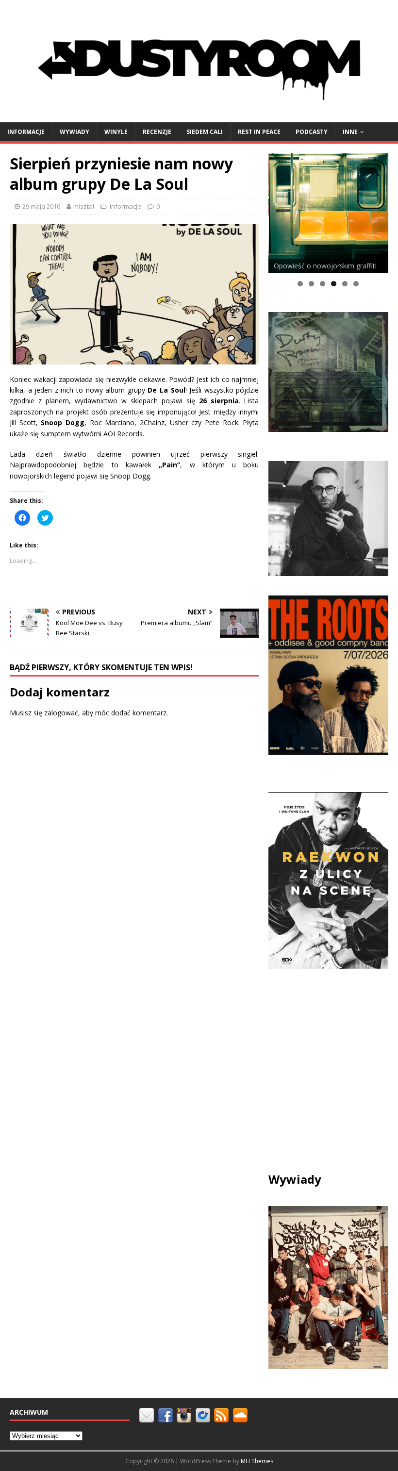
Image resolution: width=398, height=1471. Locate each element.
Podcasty (312, 132)
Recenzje (157, 132)
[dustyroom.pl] (199, 116)
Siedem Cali (204, 132)
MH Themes (257, 1461)
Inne (350, 132)
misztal (83, 206)
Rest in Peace (259, 132)
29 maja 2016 (41, 206)
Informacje (26, 132)
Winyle (116, 132)
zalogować (61, 712)
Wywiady (74, 132)
